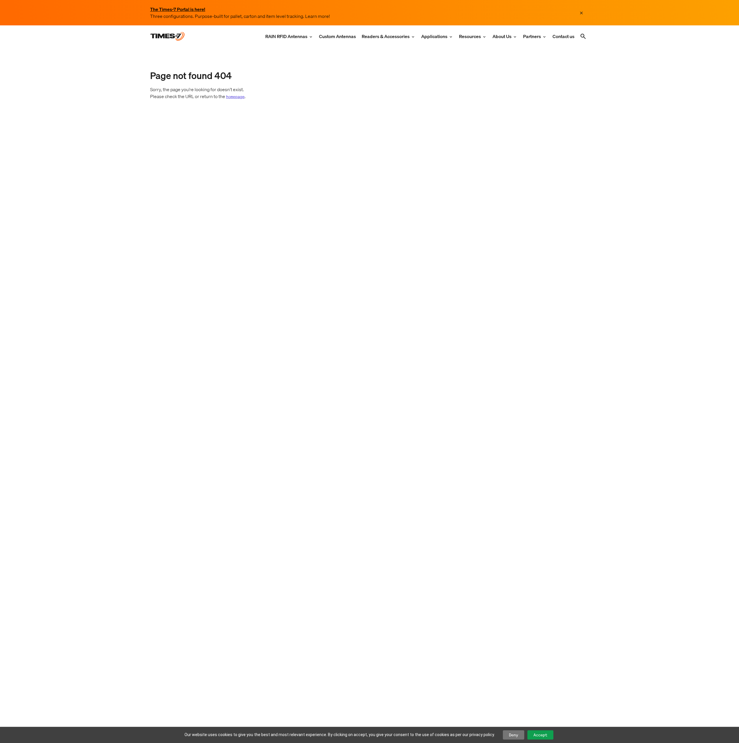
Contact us (563, 36)
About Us (502, 36)
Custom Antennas (337, 36)
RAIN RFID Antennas (286, 36)
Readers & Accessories (386, 36)
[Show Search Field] (583, 36)
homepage (235, 96)
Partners (532, 36)
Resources (470, 36)
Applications (434, 36)
